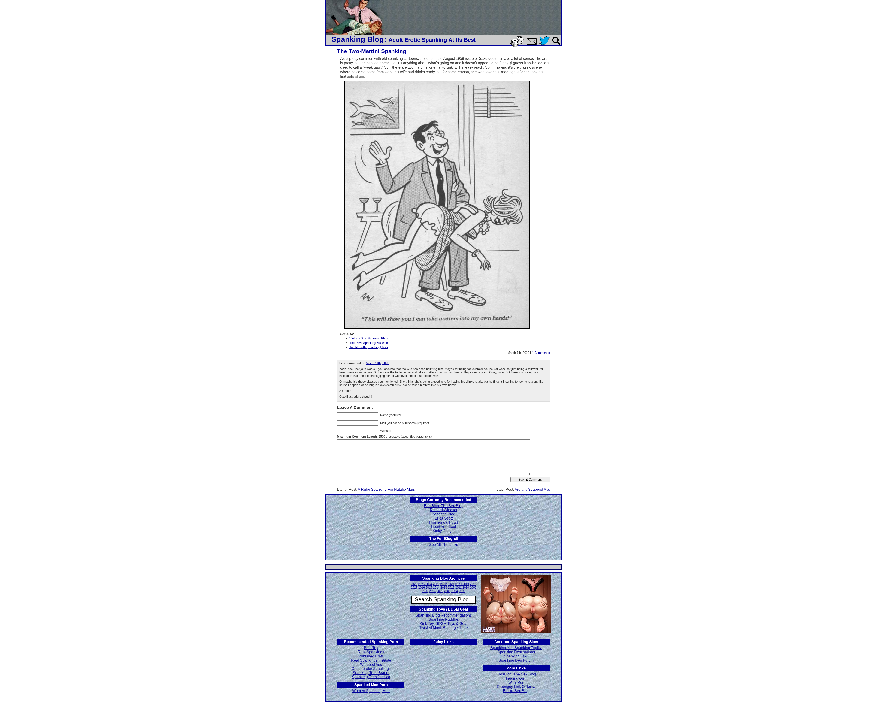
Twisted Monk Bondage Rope (443, 628)
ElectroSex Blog (516, 691)
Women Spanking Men (371, 691)
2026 (414, 584)
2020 (458, 584)
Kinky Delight (444, 531)
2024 (428, 584)
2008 (425, 591)
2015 (429, 587)
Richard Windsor (443, 510)
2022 (443, 584)
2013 (443, 587)
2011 (458, 587)
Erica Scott (444, 518)
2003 (462, 591)
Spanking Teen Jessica (371, 677)
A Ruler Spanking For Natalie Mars (386, 489)
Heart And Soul (443, 527)
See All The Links (443, 545)
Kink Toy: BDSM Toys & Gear (444, 624)
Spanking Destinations (516, 652)
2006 (440, 591)
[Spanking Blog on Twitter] (545, 45)
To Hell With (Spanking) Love (368, 347)
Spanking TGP (516, 656)
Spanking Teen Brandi (371, 673)
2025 (421, 584)
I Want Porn (516, 682)
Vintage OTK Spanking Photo (369, 338)
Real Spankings (371, 652)
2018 (473, 584)
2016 (421, 587)
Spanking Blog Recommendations (444, 615)
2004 (454, 591)
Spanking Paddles (443, 619)
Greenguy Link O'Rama (516, 687)
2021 (451, 584)
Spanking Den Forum (516, 660)
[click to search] (556, 45)
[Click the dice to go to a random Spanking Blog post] (517, 46)
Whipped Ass (371, 664)
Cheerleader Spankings (371, 669)
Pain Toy (371, 648)
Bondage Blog (443, 514)
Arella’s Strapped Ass (532, 489)
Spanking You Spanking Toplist (516, 648)
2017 (414, 587)
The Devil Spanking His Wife (368, 343)
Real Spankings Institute (371, 660)
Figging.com (516, 678)
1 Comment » (541, 352)
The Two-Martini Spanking (371, 51)
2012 (451, 587)
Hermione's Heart (443, 522)
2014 (436, 587)
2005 (447, 591)
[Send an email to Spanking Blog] (532, 44)
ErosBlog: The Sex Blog (443, 506)
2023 (436, 584)
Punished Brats (371, 656)
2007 (432, 591)
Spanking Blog (357, 39)
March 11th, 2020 (377, 363)
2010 (465, 587)
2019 (465, 584)
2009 (473, 587)
